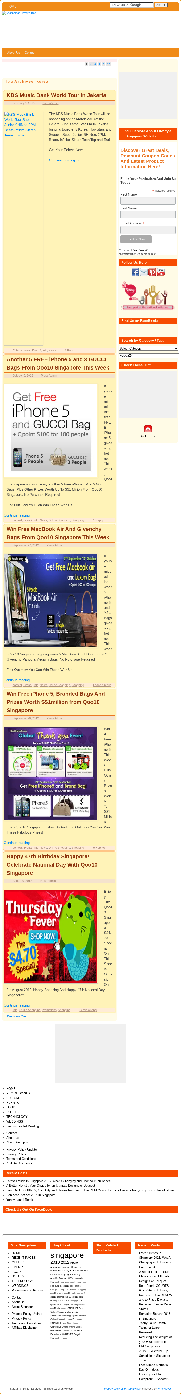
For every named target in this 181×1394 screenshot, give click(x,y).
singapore (67, 1255)
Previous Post (15, 1016)
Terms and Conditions (21, 1158)
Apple (74, 1262)
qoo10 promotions (59, 1297)
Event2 (36, 350)
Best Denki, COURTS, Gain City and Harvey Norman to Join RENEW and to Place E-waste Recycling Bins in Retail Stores (90, 1190)
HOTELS (12, 1112)
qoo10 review (56, 1293)
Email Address (132, 223)
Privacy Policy (16, 1154)
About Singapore (17, 1142)
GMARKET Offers (59, 1327)
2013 (55, 1262)
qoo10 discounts (58, 1308)
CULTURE (13, 1098)
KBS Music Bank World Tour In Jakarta (56, 95)
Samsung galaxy (74, 1300)
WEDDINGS (14, 1121)
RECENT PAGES (18, 1093)
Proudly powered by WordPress (122, 1388)
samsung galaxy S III (62, 1270)
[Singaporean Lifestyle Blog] (90, 29)
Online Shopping (59, 520)
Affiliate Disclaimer (19, 1163)
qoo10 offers (56, 1304)
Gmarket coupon (58, 1338)
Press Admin (50, 103)
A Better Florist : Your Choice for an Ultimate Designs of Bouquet (50, 1185)
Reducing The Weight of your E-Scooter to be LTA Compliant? (155, 1341)
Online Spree (75, 1327)
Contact (30, 52)
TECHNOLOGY (17, 1116)
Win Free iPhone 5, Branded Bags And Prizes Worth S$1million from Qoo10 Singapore (56, 702)
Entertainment (22, 350)
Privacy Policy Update (21, 1149)
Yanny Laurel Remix (20, 1199)
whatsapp (66, 1316)
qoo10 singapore (78, 1282)
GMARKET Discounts (61, 1330)
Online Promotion (58, 1319)
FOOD (10, 1107)
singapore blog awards (75, 1304)
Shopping (78, 520)
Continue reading (64, 160)
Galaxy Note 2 (57, 1300)
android (78, 1267)
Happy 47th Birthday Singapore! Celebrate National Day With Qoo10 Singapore (52, 864)
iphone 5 (81, 1293)
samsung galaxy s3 (61, 1267)
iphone (84, 1270)
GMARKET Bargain (71, 1334)
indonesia (78, 1278)
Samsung (75, 1274)
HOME (11, 6)
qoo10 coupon (75, 1319)
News (52, 350)
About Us (13, 52)
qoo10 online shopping (75, 1289)
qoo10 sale (77, 1297)
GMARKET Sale (58, 1323)
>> (108, 64)
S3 (70, 1297)
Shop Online (73, 1323)
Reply (70, 350)
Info (44, 350)
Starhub (62, 1278)
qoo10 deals (70, 1293)
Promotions (49, 1010)
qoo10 (54, 1278)
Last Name (128, 208)
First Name (128, 194)
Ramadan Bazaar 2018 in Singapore (30, 1195)
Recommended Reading (22, 1126)
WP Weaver (164, 1388)
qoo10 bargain (79, 1316)
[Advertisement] (148, 95)
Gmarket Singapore (59, 1282)
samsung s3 (56, 1285)
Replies (99, 847)
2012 (65, 1262)
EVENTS (12, 1103)
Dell (77, 1270)
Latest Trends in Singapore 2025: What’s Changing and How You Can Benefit (58, 1181)
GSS (70, 1278)
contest (17, 520)
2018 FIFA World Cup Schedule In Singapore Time (154, 1355)
